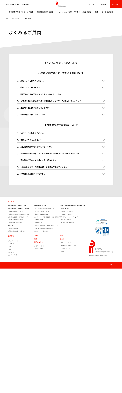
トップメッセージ (13, 241)
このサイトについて (66, 248)
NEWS (36, 236)
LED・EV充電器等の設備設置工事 (44, 228)
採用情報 (11, 252)
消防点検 (10, 225)
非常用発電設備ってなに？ (16, 211)
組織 (10, 249)
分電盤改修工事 (39, 220)
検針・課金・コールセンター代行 (69, 217)
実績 (96, 12)
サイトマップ (64, 251)
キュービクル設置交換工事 (42, 211)
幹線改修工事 (38, 222)
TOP (7, 18)
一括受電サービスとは (67, 211)
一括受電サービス (64, 208)
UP (111, 266)
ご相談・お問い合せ (40, 246)
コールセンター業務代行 (67, 222)
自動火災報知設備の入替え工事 (17, 231)
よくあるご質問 (107, 12)
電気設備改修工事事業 (45, 12)
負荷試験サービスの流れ (15, 222)
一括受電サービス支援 (67, 214)
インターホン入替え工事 (41, 231)
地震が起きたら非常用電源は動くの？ (19, 214)
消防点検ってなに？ (14, 228)
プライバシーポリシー (67, 243)
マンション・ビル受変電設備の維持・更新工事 (47, 217)
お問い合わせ (115, 4)
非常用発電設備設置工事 (41, 214)
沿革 (10, 246)
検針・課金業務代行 (66, 220)
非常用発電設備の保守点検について (18, 217)
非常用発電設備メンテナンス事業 (21, 12)
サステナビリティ (13, 255)
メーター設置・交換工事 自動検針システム (46, 225)
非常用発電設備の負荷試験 (16, 220)
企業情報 (11, 236)
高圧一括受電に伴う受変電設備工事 (44, 208)
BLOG (61, 236)
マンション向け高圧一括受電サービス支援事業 (74, 12)
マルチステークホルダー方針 (68, 245)
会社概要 (11, 243)
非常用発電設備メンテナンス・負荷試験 (18, 208)
